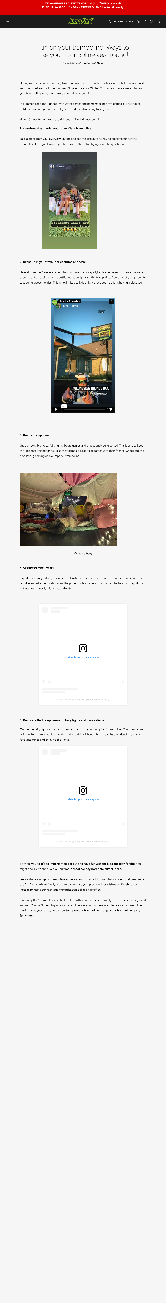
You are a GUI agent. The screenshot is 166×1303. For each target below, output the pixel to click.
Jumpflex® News (93, 63)
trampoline (33, 93)
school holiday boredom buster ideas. (96, 869)
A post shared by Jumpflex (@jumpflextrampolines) (83, 699)
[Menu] (7, 21)
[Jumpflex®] (81, 21)
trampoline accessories (66, 879)
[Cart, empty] (158, 21)
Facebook (127, 884)
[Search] (145, 21)
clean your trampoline (84, 910)
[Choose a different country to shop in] (151, 21)
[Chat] (138, 21)
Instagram (27, 889)
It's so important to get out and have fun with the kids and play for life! (88, 864)
